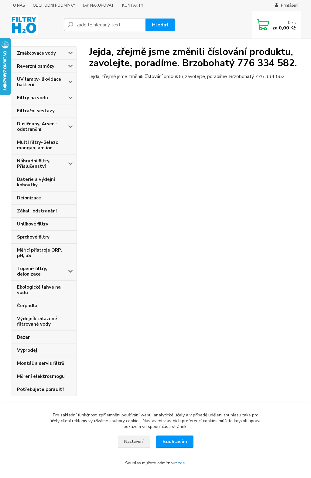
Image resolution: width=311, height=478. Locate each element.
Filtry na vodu (32, 98)
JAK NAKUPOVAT (98, 5)
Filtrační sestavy (36, 111)
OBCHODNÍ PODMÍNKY (54, 5)
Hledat (160, 25)
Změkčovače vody (36, 53)
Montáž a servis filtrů (40, 363)
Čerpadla (27, 306)
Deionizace (29, 198)
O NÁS (19, 5)
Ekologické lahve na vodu (39, 290)
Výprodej (27, 350)
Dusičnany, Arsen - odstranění (37, 126)
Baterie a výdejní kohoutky (36, 182)
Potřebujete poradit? (40, 389)
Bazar (23, 337)
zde (181, 463)
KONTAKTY (132, 5)
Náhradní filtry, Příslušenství (33, 163)
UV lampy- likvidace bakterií (39, 82)
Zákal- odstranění (37, 211)
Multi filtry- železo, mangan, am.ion (38, 145)
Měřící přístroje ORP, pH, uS (39, 253)
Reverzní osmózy (35, 66)
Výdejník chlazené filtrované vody (37, 321)
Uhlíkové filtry (32, 224)
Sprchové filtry (33, 237)
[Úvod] (35, 25)
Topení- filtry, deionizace (32, 271)
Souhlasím (174, 441)
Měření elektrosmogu (41, 376)
